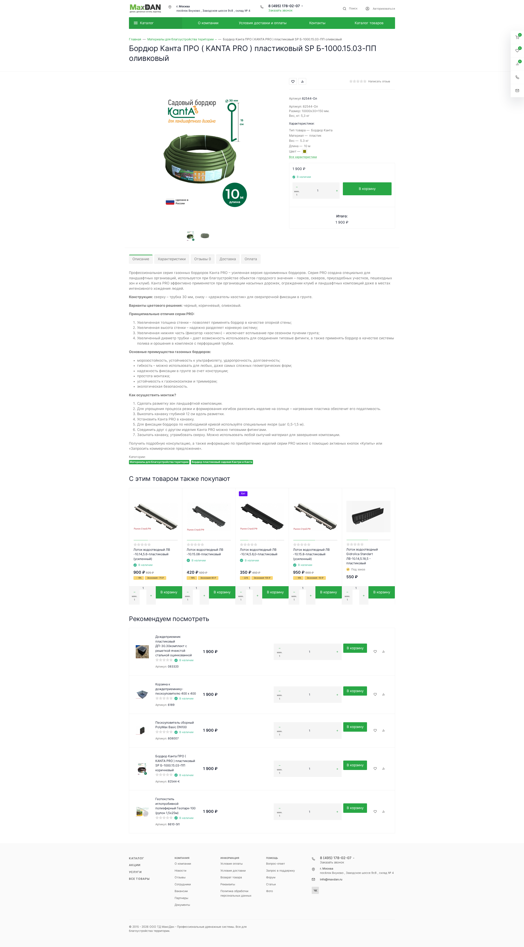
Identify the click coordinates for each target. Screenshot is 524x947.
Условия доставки (233, 870)
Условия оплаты (231, 863)
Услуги (135, 872)
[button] (517, 37)
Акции (135, 865)
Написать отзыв (379, 81)
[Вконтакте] (315, 890)
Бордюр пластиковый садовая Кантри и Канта (222, 461)
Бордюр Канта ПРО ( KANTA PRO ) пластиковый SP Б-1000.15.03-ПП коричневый (175, 763)
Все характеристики (303, 157)
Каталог (136, 858)
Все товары (139, 878)
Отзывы (180, 877)
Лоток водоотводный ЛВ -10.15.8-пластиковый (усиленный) (311, 554)
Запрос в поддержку (280, 870)
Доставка (228, 259)
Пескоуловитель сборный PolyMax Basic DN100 (174, 725)
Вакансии (181, 891)
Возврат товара (231, 877)
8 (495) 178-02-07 (284, 6)
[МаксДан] (145, 8)
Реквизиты (227, 884)
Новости (180, 870)
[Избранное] (375, 651)
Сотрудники (183, 884)
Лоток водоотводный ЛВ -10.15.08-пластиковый (205, 552)
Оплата (251, 259)
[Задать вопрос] (517, 90)
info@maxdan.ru (331, 879)
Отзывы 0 (202, 259)
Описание (140, 259)
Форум (270, 877)
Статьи (271, 884)
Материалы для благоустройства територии (159, 461)
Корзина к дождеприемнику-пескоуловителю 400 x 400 (175, 688)
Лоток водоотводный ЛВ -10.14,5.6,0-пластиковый (258, 552)
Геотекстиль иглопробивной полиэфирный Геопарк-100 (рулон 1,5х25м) (175, 806)
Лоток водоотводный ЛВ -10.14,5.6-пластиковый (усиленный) (151, 554)
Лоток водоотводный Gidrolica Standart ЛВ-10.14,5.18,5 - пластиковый (362, 556)
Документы (182, 904)
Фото (269, 891)
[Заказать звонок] (517, 77)
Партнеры (181, 898)
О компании (183, 863)
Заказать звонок (280, 10)
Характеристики (172, 259)
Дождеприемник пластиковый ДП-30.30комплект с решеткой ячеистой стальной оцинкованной (173, 646)
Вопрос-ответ (275, 863)
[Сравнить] (383, 651)
